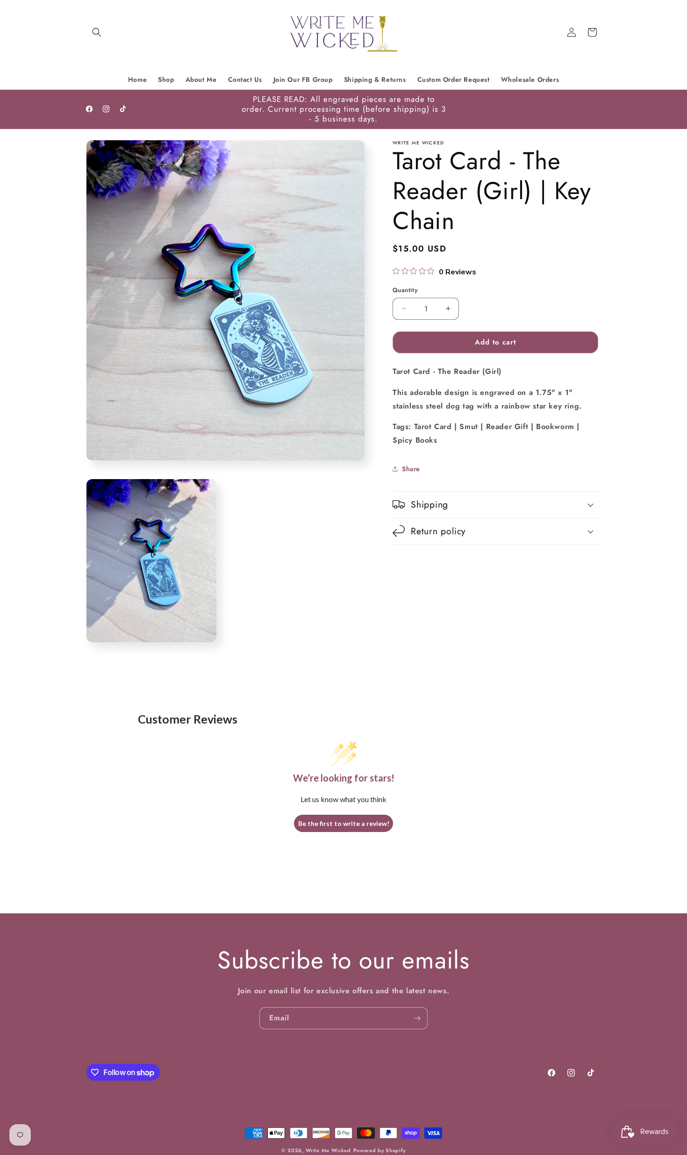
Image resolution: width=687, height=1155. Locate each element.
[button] (96, 32)
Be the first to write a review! (343, 823)
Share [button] (411, 468)
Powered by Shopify (379, 1150)
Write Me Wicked (328, 1150)
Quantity (405, 290)
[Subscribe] (417, 1018)
